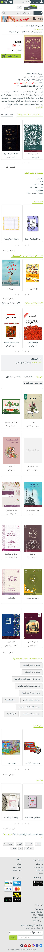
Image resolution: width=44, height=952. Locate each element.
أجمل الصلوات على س (32, 510)
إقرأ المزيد (39, 107)
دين (42, 837)
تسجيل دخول (36, 2)
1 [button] (28, 163)
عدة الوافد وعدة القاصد (33, 154)
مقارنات (13, 848)
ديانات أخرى (29, 848)
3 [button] (22, 163)
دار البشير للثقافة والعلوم (31, 700)
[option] (32, 140)
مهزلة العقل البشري (32, 342)
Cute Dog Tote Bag (11, 817)
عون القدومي (10, 513)
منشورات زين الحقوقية (32, 672)
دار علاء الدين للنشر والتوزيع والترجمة (27, 679)
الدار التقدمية (11, 714)
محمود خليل (37, 29)
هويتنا (33, 422)
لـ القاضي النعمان (11, 157)
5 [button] (15, 163)
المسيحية (29, 843)
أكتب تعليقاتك (36, 362)
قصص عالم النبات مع (11, 422)
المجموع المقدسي (33, 642)
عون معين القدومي (32, 426)
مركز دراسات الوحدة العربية (31, 693)
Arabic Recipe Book (32, 817)
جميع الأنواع (23, 79)
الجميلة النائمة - (11, 763)
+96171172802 (37, 915)
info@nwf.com (37, 918)
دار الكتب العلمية (10, 700)
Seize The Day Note (32, 239)
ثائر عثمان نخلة (10, 426)
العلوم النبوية (11, 642)
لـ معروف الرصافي (11, 345)
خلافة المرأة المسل (11, 510)
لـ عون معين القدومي (33, 157)
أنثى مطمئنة (11, 466)
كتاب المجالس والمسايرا (11, 154)
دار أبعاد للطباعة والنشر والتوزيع (29, 707)
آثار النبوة (32, 554)
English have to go (33, 763)
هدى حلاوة (10, 470)
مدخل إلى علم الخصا (11, 554)
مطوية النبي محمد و (33, 598)
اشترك (13, 937)
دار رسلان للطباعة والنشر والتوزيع (28, 686)
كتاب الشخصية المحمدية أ (11, 342)
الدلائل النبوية (11, 598)
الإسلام (38, 843)
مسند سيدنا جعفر (32, 466)
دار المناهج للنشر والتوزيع (31, 714)
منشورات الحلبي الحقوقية (31, 665)
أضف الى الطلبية (13, 56)
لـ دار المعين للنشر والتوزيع (33, 383)
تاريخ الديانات (8, 843)
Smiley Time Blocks (11, 239)
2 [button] (25, 163)
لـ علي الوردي (32, 345)
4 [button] (18, 163)
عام (20, 848)
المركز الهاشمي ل (32, 557)
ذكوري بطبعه (11, 289)
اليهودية (19, 843)
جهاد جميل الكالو (32, 470)
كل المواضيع (8, 834)
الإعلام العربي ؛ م (33, 289)
